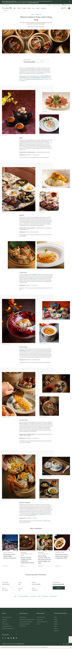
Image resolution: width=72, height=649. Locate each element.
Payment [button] (38, 8)
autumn (32, 68)
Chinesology (22, 350)
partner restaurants (45, 76)
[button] (70, 647)
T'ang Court (34, 274)
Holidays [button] (19, 8)
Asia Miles (23, 77)
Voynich (36, 217)
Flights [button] (14, 8)
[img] (69, 1)
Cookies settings (22, 626)
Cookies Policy (44, 647)
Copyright (4, 643)
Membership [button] (43, 8)
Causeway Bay (33, 514)
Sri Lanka (67, 643)
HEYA (31, 140)
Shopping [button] (24, 8)
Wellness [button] (29, 8)
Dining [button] (33, 8)
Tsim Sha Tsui (42, 514)
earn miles (44, 77)
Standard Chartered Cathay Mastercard (35, 79)
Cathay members (36, 77)
